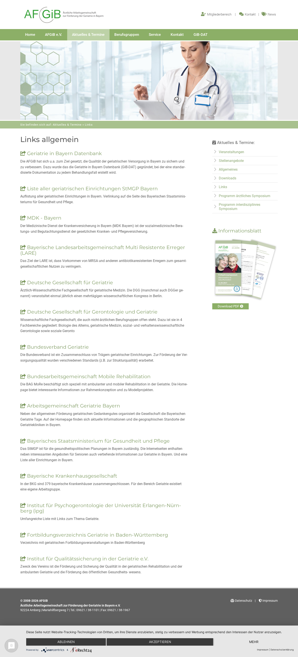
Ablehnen (66, 642)
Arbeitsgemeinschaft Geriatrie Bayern (73, 406)
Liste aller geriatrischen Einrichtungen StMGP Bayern (92, 188)
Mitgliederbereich (219, 14)
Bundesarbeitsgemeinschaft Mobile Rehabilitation (88, 376)
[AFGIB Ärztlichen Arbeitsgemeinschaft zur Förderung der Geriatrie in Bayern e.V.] (64, 15)
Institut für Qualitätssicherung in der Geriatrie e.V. (87, 559)
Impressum (270, 601)
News (272, 14)
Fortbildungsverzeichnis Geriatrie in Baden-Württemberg (97, 535)
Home (30, 34)
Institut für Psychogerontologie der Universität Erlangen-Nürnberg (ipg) (100, 508)
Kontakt (250, 14)
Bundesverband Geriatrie (57, 347)
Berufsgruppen (126, 34)
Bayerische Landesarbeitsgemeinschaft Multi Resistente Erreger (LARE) (102, 250)
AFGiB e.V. (53, 34)
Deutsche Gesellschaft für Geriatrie (69, 282)
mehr (254, 642)
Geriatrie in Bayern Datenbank (64, 153)
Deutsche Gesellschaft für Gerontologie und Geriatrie (92, 312)
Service (155, 34)
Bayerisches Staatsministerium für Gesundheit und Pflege (98, 441)
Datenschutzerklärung (282, 649)
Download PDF (229, 306)
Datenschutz (243, 601)
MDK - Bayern (43, 218)
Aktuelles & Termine (88, 34)
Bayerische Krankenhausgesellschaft (71, 476)
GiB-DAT (200, 34)
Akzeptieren (160, 642)
